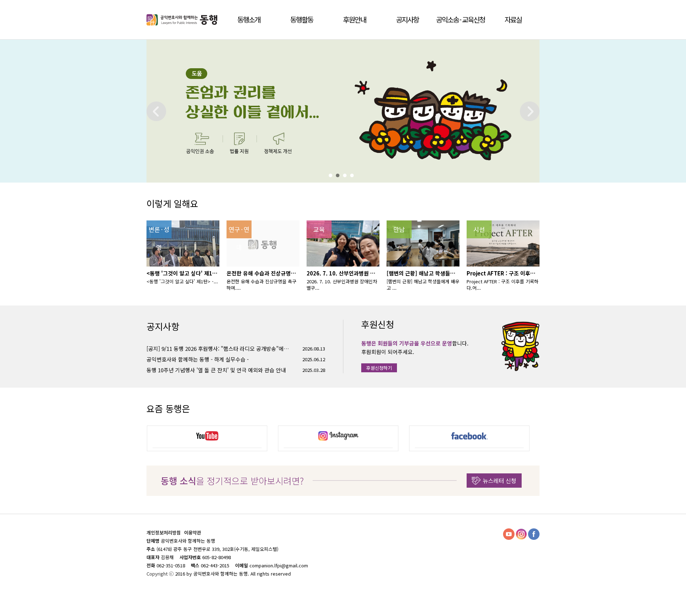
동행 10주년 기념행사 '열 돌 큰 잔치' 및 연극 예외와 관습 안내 (216, 370)
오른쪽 (530, 111)
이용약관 (192, 532)
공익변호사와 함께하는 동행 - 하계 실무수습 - (197, 359)
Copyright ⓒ (160, 573)
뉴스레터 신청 (499, 480)
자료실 (513, 19)
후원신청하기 (379, 367)
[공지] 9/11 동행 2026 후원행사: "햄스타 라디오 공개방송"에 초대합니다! (217, 348)
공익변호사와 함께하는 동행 (183, 19)
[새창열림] (207, 436)
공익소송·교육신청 (460, 19)
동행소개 (248, 19)
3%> (346, 175)
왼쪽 (156, 111)
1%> (332, 175)
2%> (339, 175)
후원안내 (354, 19)
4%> (353, 175)
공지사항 (407, 19)
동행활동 (301, 19)
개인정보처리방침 (164, 532)
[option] (207, 438)
